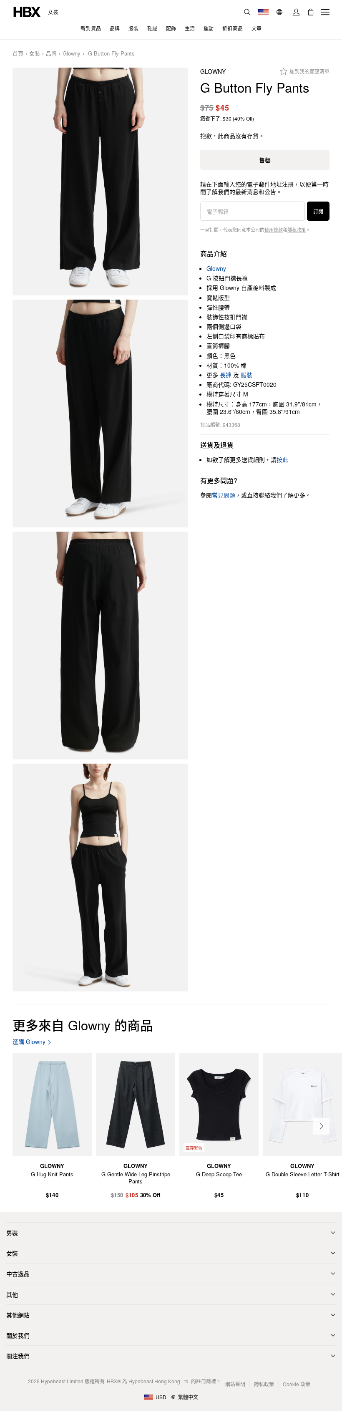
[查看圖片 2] (100, 413)
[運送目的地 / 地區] (263, 12)
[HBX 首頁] (27, 11)
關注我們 (18, 1356)
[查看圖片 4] (100, 877)
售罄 (265, 160)
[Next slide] (321, 1126)
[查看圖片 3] (100, 645)
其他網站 (18, 1315)
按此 (282, 459)
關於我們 (18, 1335)
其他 (12, 1294)
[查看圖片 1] (100, 181)
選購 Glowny (29, 1042)
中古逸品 (18, 1273)
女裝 (53, 12)
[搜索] (247, 12)
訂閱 (318, 211)
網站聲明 (235, 1383)
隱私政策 (296, 229)
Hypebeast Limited (62, 1381)
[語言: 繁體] (280, 12)
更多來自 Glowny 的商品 (83, 1024)
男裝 (12, 1232)
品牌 (51, 53)
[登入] (296, 12)
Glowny (71, 53)
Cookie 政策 (296, 1383)
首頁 (18, 53)
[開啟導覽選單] (325, 12)
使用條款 (273, 229)
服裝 (246, 375)
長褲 (225, 375)
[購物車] (311, 12)
